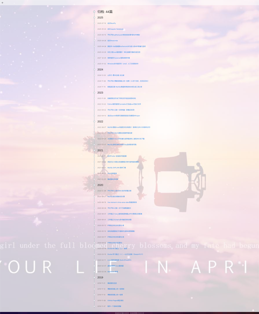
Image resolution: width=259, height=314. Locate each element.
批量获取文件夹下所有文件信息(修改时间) (122, 98)
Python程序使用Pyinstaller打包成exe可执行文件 (124, 104)
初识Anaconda (113, 41)
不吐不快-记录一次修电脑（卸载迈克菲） (122, 110)
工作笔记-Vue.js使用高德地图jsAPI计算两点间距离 (125, 214)
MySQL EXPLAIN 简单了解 (117, 168)
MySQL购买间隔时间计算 (116, 196)
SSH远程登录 (112, 173)
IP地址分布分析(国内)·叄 (116, 225)
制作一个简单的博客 (114, 306)
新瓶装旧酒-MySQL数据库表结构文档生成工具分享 (125, 87)
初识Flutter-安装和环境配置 (117, 156)
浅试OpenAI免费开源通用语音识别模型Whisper (124, 116)
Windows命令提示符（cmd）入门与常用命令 (123, 64)
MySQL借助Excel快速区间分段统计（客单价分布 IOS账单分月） (129, 127)
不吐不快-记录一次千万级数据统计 (119, 208)
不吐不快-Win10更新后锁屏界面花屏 (120, 133)
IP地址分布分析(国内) (115, 243)
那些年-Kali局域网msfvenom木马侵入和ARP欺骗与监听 (127, 46)
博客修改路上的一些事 (115, 295)
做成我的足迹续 (113, 179)
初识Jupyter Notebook (115, 29)
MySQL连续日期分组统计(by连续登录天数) (122, 144)
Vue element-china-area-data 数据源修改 (122, 202)
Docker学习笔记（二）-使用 (117, 248)
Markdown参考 (113, 272)
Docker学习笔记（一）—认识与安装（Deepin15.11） (126, 254)
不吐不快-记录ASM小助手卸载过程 (119, 191)
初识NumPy (112, 23)
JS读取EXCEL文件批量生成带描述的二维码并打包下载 (126, 139)
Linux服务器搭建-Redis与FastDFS (119, 260)
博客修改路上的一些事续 (116, 289)
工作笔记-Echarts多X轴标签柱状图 (119, 220)
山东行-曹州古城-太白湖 (116, 75)
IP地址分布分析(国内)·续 (116, 237)
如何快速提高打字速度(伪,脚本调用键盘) (121, 231)
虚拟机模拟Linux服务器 (116, 266)
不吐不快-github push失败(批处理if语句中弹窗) (124, 35)
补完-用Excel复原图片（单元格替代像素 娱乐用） (124, 52)
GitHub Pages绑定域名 (116, 300)
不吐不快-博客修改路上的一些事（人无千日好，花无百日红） (128, 81)
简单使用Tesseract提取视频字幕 (119, 58)
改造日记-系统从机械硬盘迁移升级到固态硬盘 (123, 162)
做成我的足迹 (112, 283)
